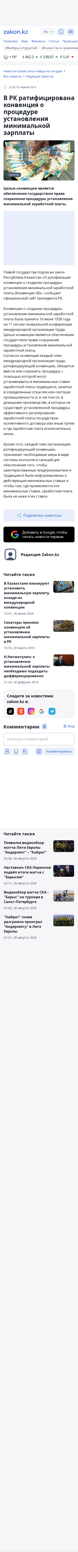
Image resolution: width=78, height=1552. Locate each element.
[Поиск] (61, 32)
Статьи (54, 41)
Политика (10, 41)
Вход (71, 726)
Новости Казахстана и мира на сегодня (32, 71)
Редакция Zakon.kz (40, 76)
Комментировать (59, 751)
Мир (24, 41)
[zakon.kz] (15, 32)
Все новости (12, 76)
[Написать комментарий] (39, 739)
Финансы (38, 41)
